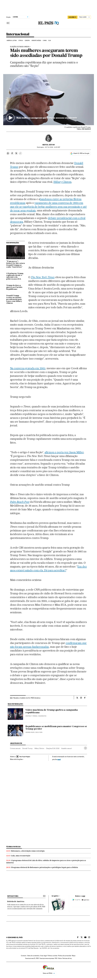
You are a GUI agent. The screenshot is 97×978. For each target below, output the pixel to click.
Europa (27, 40)
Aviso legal (43, 955)
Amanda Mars (29, 732)
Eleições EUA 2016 (52, 748)
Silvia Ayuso (48, 145)
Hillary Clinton (62, 181)
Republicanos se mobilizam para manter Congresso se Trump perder (56, 727)
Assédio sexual (66, 748)
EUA (49, 40)
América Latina (12, 40)
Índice (60, 958)
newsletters (12, 896)
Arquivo (55, 896)
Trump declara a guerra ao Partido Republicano (14, 287)
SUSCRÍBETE (72, 17)
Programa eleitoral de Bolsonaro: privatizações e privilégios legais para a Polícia (44, 867)
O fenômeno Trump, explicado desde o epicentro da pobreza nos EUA (15, 276)
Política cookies (52, 955)
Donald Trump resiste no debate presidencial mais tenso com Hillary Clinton (14, 299)
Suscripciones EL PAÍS (32, 958)
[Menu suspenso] (8, 23)
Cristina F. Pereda (31, 716)
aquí (59, 759)
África (20, 40)
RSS (56, 958)
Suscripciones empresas (47, 958)
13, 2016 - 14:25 (52, 147)
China (45, 40)
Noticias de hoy (67, 958)
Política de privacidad (64, 955)
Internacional (17, 34)
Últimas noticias (13, 847)
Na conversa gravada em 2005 (28, 368)
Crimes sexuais (15, 748)
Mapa (73, 955)
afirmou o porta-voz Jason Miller (64, 452)
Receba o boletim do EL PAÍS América (26, 698)
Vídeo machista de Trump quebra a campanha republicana (51, 711)
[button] (48, 99)
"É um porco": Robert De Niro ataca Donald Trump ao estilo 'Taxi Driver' (15, 264)
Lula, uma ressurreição (20, 856)
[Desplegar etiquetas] (85, 748)
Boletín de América (15, 901)
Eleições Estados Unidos (19, 47)
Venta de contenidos (33, 955)
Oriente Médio (36, 40)
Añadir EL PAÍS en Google (81, 153)
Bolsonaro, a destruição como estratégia (28, 851)
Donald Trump (27, 748)
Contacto (23, 955)
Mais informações (16, 759)
